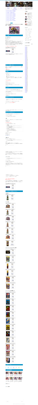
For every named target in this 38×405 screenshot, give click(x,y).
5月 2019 (26, 80)
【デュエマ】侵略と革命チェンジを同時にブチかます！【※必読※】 (29, 13)
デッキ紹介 (26, 35)
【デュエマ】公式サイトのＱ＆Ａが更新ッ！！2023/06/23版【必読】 (11, 11)
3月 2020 (26, 73)
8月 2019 (26, 78)
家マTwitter (26, 92)
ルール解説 (26, 37)
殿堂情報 (31, 39)
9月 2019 (26, 77)
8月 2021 (26, 61)
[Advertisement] (14, 59)
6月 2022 (26, 54)
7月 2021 (26, 62)
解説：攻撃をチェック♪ (8, 135)
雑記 (28, 38)
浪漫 (30, 40)
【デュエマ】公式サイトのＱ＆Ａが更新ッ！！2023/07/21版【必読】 (11, 10)
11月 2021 (26, 59)
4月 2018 (26, 89)
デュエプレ (26, 36)
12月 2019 (26, 75)
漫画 (28, 40)
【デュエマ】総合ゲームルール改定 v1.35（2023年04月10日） (10, 19)
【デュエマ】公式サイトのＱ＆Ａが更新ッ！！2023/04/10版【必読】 (11, 18)
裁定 (26, 38)
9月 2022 (26, 52)
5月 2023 (26, 48)
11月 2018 (26, 84)
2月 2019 (26, 82)
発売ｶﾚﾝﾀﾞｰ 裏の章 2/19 (15, 9)
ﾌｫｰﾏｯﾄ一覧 (21, 8)
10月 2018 (26, 85)
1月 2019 (26, 83)
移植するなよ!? (29, 37)
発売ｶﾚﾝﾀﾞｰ (9, 8)
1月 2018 (26, 91)
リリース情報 (29, 36)
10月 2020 (26, 68)
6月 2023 (26, 47)
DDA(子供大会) (15, 8)
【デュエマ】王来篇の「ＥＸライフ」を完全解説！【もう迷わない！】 (29, 24)
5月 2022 (26, 55)
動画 (26, 40)
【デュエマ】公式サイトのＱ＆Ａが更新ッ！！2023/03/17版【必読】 (11, 20)
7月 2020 (26, 70)
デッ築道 (29, 35)
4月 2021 (26, 64)
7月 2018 (26, 87)
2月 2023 (26, 50)
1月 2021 (26, 66)
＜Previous (7, 401)
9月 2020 (26, 69)
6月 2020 (26, 71)
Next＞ (22, 401)
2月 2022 (26, 57)
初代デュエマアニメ (27, 39)
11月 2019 (26, 76)
